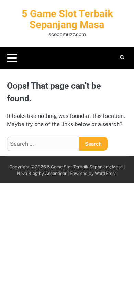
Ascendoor (56, 173)
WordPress (105, 173)
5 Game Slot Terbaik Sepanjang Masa (67, 19)
